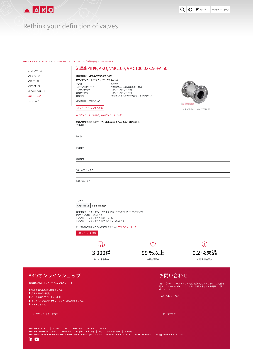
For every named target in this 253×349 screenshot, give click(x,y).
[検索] (182, 9)
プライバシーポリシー (128, 227)
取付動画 (90, 328)
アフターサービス (62, 61)
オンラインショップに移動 (90, 108)
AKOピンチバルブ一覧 (111, 115)
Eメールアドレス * (84, 170)
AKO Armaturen (30, 61)
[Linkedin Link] (30, 339)
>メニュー (204, 9)
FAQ (66, 328)
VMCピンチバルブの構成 (87, 115)
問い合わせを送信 (87, 233)
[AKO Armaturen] (38, 9)
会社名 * (79, 136)
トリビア (46, 61)
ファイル (80, 200)
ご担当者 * (81, 125)
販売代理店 (77, 328)
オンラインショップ (220, 9)
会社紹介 (53, 331)
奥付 (100, 331)
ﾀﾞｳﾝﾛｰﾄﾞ (56, 328)
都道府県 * (81, 147)
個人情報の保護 (113, 331)
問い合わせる (169, 313)
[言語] (190, 9)
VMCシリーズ (107, 61)
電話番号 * (81, 158)
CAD (46, 328)
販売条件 (128, 331)
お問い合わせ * (83, 181)
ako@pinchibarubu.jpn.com (169, 334)
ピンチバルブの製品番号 (85, 61)
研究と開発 (66, 331)
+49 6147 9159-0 (143, 334)
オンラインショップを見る (45, 313)
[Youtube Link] (36, 339)
